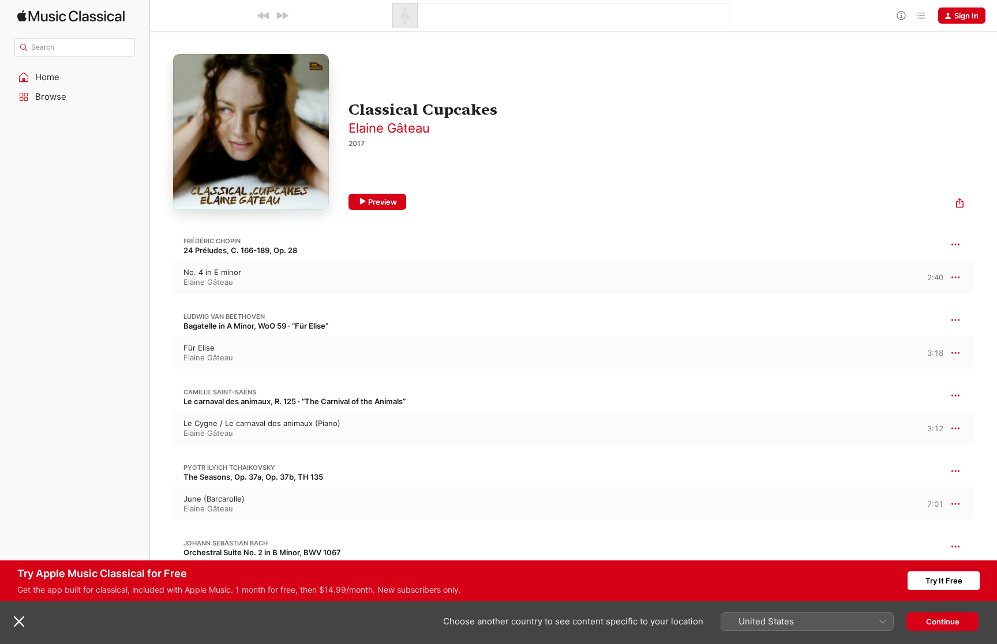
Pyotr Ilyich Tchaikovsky (229, 468)
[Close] (19, 621)
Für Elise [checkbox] (199, 347)
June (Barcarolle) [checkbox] (214, 498)
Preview (382, 201)
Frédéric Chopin (212, 241)
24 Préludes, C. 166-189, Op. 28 (240, 250)
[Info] (901, 15)
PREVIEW (930, 276)
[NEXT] (282, 15)
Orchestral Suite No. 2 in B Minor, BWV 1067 (262, 552)
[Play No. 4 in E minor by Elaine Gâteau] (161, 277)
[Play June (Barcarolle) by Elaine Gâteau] (161, 504)
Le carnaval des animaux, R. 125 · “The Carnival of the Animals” (294, 401)
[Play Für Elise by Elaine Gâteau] (161, 352)
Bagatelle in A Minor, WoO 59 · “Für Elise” (255, 325)
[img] (71, 16)
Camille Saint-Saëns (219, 392)
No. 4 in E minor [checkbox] (212, 272)
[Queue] (921, 15)
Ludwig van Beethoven (224, 316)
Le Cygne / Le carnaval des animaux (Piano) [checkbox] (261, 423)
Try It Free (943, 580)
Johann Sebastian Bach (225, 543)
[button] (75, 77)
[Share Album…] (960, 204)
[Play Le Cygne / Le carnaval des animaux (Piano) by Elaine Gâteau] (161, 428)
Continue (942, 621)
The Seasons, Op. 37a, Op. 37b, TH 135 (253, 476)
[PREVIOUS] (263, 15)
